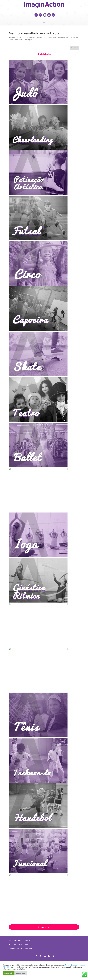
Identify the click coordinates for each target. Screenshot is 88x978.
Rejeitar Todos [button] (20, 973)
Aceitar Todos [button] (9, 973)
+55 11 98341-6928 (15, 944)
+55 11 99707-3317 (15, 940)
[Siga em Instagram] (40, 15)
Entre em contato (44, 927)
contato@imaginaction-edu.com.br (21, 948)
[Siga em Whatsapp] (53, 15)
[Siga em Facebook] (36, 15)
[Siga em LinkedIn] (49, 15)
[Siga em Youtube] (44, 15)
